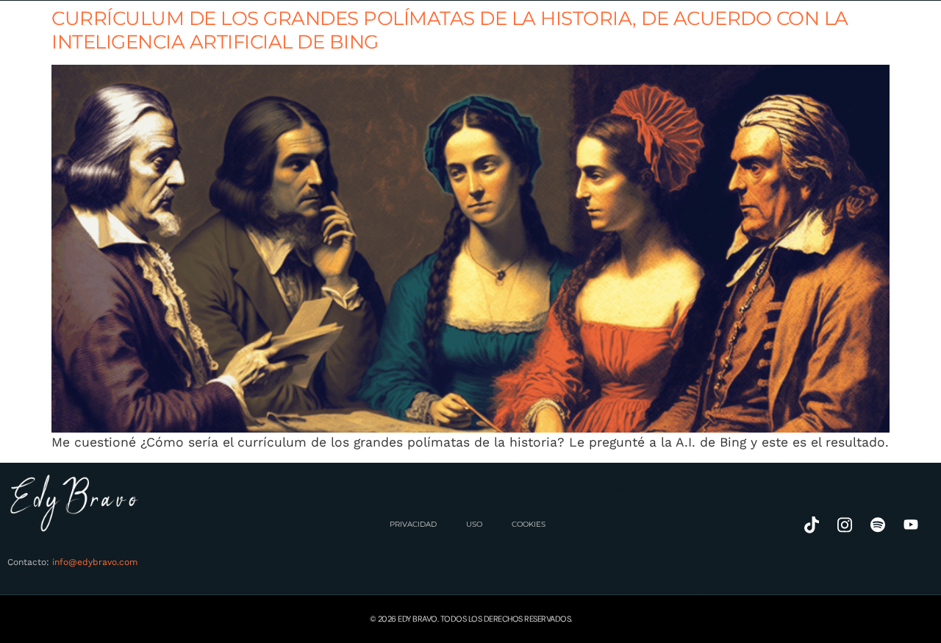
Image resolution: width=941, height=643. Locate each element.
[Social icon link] (811, 524)
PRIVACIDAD (413, 524)
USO (474, 524)
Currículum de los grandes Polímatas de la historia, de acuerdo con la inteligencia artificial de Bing (449, 30)
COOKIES (528, 524)
